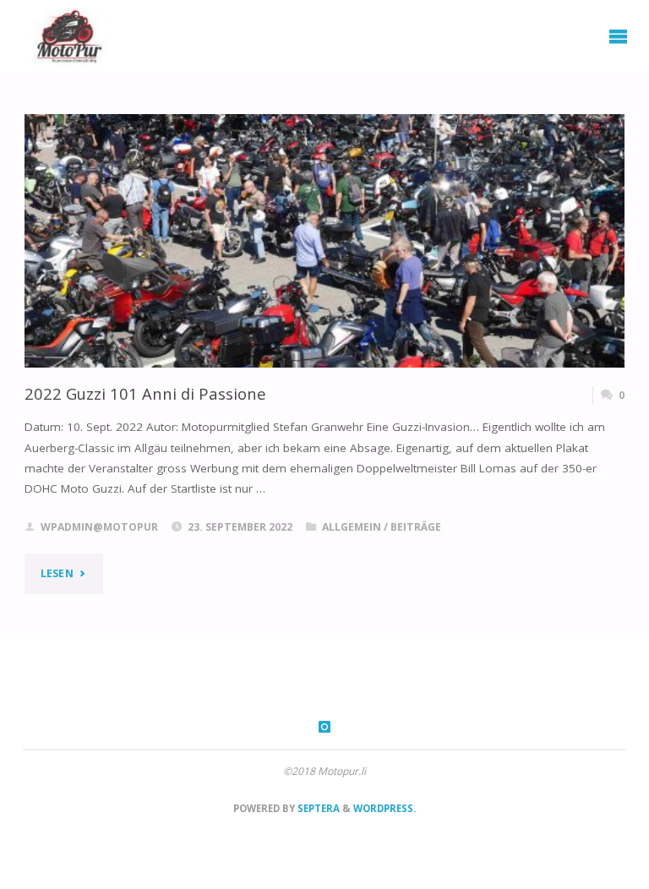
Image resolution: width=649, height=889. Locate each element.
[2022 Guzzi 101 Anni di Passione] (324, 290)
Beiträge (415, 527)
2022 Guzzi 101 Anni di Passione (145, 393)
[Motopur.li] (67, 35)
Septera (317, 808)
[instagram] (325, 727)
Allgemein (351, 527)
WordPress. (384, 808)
